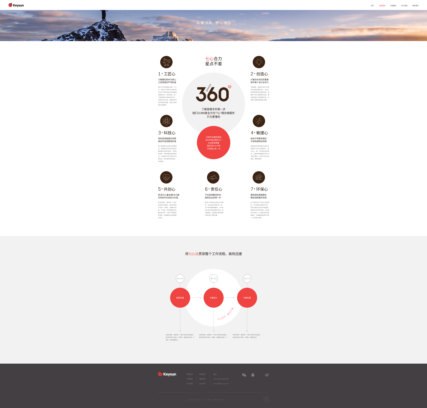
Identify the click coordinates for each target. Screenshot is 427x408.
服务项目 (190, 374)
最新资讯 (202, 379)
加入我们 (202, 383)
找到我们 (202, 374)
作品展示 (190, 379)
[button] (244, 375)
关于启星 (190, 383)
